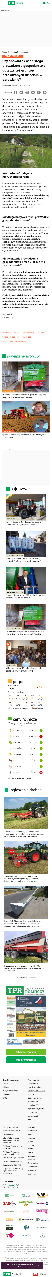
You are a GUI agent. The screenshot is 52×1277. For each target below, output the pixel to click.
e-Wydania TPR (33, 1105)
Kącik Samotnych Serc (36, 1109)
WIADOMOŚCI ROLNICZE (10, 337)
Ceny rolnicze (33, 1163)
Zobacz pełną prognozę (18, 708)
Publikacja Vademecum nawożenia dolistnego (11, 1153)
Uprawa (31, 1145)
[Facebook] (15, 92)
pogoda (20, 681)
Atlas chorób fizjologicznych (13, 1158)
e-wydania (32, 1170)
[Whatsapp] (39, 92)
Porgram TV (32, 1112)
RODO (5, 1098)
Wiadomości (32, 1131)
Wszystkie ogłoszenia (26, 978)
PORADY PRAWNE (28, 333)
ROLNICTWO (6, 333)
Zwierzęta (31, 1156)
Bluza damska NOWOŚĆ (12, 1165)
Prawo (30, 1141)
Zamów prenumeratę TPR (12, 1131)
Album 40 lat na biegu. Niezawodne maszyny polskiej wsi (11, 1140)
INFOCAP (31, 1159)
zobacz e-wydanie (26, 1052)
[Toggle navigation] (4, 3)
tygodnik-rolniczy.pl (10, 52)
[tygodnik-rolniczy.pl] (15, 3)
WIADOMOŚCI (26, 337)
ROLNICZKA (41, 333)
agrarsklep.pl (33, 1116)
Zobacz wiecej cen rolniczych (20, 778)
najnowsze (20, 488)
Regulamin (7, 1094)
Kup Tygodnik (8, 1134)
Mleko (30, 1152)
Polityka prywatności (10, 1091)
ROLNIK (16, 333)
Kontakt (5, 1083)
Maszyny (31, 1149)
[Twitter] (21, 92)
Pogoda (31, 1094)
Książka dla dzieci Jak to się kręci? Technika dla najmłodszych (13, 1170)
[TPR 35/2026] (26, 1016)
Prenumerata (33, 1167)
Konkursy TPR (33, 1101)
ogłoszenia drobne (26, 789)
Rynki (30, 1134)
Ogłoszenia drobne (35, 1098)
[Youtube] (13, 1186)
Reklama (6, 1087)
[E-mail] (33, 92)
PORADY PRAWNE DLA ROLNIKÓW (14, 341)
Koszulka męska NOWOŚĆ (12, 1161)
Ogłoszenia (32, 1174)
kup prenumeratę (26, 1059)
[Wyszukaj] (48, 3)
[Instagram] (9, 1186)
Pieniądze (24, 52)
